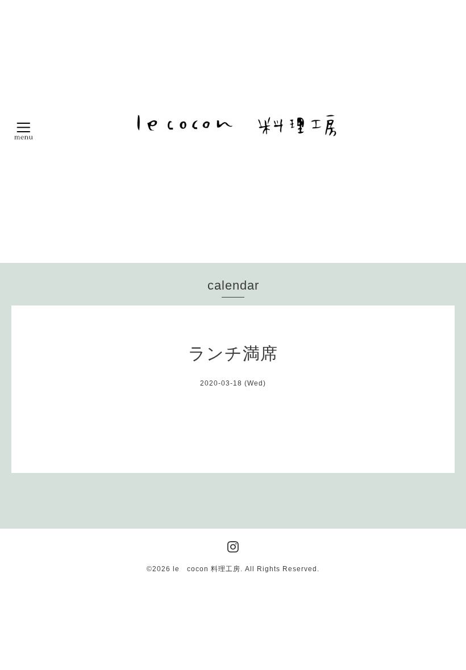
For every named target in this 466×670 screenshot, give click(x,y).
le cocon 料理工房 (206, 569)
